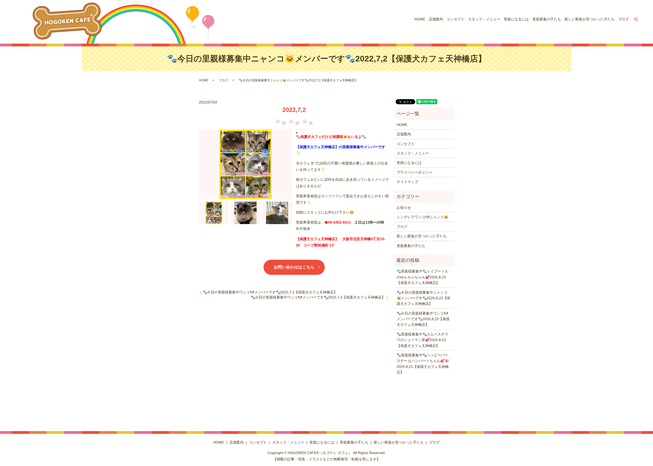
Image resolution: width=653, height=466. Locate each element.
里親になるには (516, 19)
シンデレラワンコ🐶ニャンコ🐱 (422, 217)
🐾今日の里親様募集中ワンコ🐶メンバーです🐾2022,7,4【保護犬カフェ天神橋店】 (318, 297)
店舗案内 (436, 19)
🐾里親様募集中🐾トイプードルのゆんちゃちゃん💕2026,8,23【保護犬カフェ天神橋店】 (422, 277)
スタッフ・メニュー (484, 19)
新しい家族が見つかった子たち (589, 19)
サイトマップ (407, 182)
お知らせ (404, 207)
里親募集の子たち (546, 19)
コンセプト (455, 19)
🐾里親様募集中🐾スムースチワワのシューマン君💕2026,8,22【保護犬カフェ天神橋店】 (422, 340)
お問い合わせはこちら (294, 267)
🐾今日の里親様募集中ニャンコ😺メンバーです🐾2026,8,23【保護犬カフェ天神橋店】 (423, 298)
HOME (420, 19)
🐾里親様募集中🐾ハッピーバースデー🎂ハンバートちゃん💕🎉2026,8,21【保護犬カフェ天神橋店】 (423, 363)
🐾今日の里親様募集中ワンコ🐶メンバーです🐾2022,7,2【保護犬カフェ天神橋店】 (270, 292)
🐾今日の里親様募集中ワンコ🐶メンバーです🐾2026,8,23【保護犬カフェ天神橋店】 (423, 319)
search (636, 19)
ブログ (623, 19)
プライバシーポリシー (414, 172)
